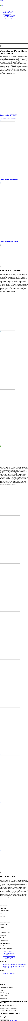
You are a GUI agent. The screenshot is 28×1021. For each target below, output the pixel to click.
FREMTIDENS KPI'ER (9, 957)
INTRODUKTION (8, 11)
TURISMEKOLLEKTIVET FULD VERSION (15, 964)
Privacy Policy (13, 1020)
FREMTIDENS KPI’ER (9, 16)
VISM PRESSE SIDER (9, 973)
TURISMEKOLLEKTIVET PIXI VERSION (14, 966)
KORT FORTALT (7, 18)
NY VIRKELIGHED (8, 12)
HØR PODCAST (7, 967)
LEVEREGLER (7, 14)
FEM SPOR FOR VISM (9, 15)
